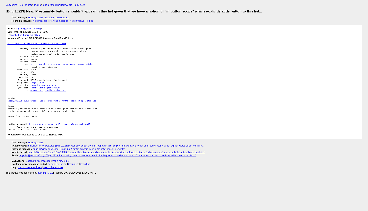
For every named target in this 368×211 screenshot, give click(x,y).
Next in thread (77, 21)
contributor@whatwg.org (43, 85)
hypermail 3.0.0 (45, 173)
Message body (35, 17)
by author (85, 164)
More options (62, 17)
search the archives (53, 167)
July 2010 (80, 5)
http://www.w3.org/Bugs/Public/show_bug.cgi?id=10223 (36, 43)
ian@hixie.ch (37, 83)
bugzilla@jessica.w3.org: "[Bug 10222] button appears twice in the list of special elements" (79, 149)
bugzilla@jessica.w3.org (28, 28)
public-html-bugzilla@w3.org (57, 5)
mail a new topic (60, 161)
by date (51, 164)
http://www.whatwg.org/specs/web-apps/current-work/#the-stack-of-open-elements (51, 101)
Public (37, 5)
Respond (49, 17)
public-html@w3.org (55, 90)
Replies (89, 21)
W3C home (11, 5)
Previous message (58, 21)
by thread (61, 164)
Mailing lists (26, 5)
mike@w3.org (36, 90)
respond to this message (38, 161)
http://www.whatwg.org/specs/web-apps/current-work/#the (61, 64)
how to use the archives (30, 167)
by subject (73, 164)
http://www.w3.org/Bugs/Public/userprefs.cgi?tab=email (59, 124)
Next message (40, 21)
